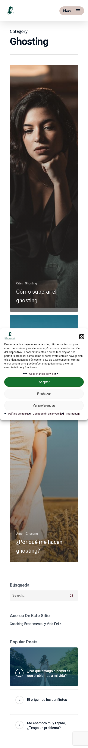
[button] (81, 337)
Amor (20, 534)
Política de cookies (19, 414)
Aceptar (44, 382)
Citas (19, 283)
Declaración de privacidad (48, 414)
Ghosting (31, 283)
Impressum (73, 414)
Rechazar (44, 393)
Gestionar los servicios (43, 374)
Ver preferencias (44, 405)
